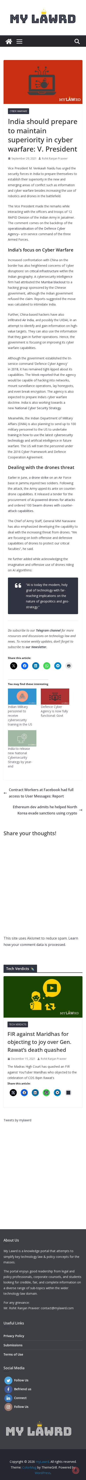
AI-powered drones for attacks (53, 500)
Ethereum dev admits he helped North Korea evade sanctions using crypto (45, 810)
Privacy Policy (14, 1336)
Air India (28, 320)
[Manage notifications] (75, 1470)
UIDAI (64, 320)
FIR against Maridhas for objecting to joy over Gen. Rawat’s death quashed (39, 1041)
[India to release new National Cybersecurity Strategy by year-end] (22, 738)
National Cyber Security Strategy (38, 408)
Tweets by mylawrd (17, 1120)
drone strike (40, 477)
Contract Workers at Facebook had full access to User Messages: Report (41, 793)
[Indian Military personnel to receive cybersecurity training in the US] (22, 696)
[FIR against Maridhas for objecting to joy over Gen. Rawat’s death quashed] (43, 997)
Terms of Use (13, 1354)
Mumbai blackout (53, 282)
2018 (14, 369)
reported (47, 375)
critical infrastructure (44, 271)
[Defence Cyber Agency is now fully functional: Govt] (55, 696)
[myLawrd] (9, 41)
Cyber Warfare (18, 111)
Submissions (13, 1345)
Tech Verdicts (17, 1024)
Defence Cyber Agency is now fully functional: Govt (54, 711)
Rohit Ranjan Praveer (55, 158)
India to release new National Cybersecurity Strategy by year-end (20, 757)
